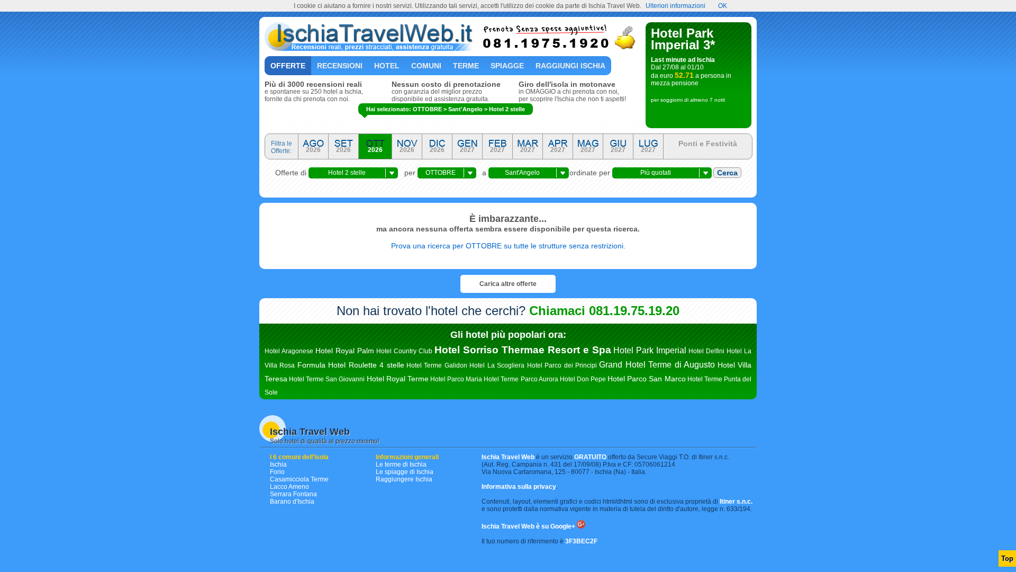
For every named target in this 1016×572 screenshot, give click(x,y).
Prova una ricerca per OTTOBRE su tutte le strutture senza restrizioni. (508, 246)
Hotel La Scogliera (496, 365)
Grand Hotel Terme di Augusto (657, 364)
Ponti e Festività (707, 143)
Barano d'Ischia (292, 501)
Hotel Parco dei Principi (562, 365)
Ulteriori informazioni (675, 6)
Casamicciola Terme (299, 479)
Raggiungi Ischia (570, 65)
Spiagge (507, 65)
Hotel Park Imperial (649, 350)
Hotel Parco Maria (456, 379)
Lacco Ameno (289, 486)
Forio (277, 472)
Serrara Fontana (293, 494)
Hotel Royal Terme (398, 378)
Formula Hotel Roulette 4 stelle (350, 365)
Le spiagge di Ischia (404, 472)
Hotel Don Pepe (583, 379)
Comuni (426, 65)
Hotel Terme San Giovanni (327, 379)
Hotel (387, 65)
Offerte (287, 65)
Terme (466, 65)
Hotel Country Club (404, 351)
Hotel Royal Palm (344, 350)
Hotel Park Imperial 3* (683, 39)
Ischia (278, 464)
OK (722, 6)
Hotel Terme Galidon (436, 365)
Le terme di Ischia (401, 464)
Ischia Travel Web (310, 431)
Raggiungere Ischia (404, 479)
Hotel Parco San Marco (646, 378)
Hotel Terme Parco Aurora (521, 379)
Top (1007, 558)
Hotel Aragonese (289, 351)
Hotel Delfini (706, 351)
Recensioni (339, 65)
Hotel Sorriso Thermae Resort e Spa (522, 349)
